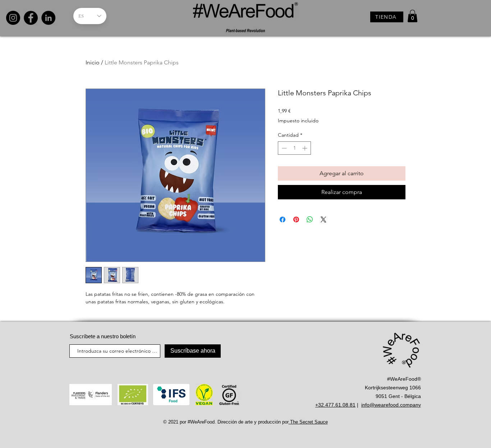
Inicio (93, 62)
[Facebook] (31, 18)
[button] (412, 16)
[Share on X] (323, 219)
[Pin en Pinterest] (296, 219)
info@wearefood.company (391, 405)
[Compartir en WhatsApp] (310, 219)
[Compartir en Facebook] (282, 219)
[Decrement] (283, 148)
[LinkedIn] (48, 18)
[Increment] (305, 148)
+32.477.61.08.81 (335, 405)
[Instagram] (13, 18)
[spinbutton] (294, 148)
